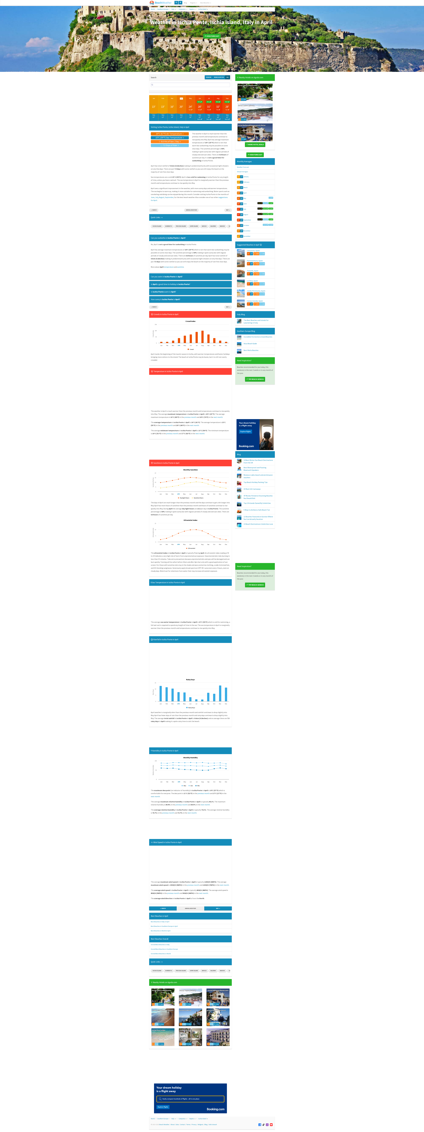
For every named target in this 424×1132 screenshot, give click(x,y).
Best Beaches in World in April (160, 931)
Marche (222, 226)
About (173, 1124)
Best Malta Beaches (251, 350)
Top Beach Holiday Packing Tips (256, 482)
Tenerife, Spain (252, 271)
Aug (218, 98)
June (152, 197)
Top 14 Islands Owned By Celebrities (257, 503)
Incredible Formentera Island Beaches (258, 337)
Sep (227, 98)
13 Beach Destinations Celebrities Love (258, 524)
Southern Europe (162, 9)
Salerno (213, 226)
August (161, 197)
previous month (190, 417)
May (190, 98)
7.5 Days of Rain (170, 145)
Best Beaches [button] (205, 3)
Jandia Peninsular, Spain (256, 291)
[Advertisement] (190, 450)
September (169, 197)
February (246, 182)
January (246, 177)
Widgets (200, 1124)
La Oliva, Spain (252, 281)
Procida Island (181, 226)
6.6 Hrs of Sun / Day (170, 141)
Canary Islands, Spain (255, 301)
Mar (172, 98)
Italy (172, 9)
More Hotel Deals (256, 144)
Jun (200, 98)
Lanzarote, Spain (253, 250)
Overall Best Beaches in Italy (160, 945)
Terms (188, 1124)
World (153, 9)
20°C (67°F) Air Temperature (169, 133)
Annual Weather (191, 210)
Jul (209, 98)
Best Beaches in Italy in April (160, 922)
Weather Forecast (243, 167)
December (246, 236)
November (246, 231)
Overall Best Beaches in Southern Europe (164, 949)
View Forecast (212, 36)
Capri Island (194, 226)
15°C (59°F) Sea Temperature (169, 137)
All (228, 77)
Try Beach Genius (256, 379)
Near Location (219, 77)
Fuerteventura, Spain (255, 261)
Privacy (194, 1124)
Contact (182, 1124)
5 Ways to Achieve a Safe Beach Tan (257, 510)
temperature (169, 267)
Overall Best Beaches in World (161, 954)
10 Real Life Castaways (252, 489)
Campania (182, 9)
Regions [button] (193, 3)
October (246, 225)
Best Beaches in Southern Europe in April (164, 926)
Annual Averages (242, 172)
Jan (154, 98)
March (245, 187)
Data (177, 1124)
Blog (185, 3)
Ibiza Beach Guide (250, 343)
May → (228, 210)
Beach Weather (164, 1124)
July (156, 197)
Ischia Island (202, 9)
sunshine (180, 267)
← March (154, 210)
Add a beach (213, 1124)
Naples (191, 9)
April (244, 193)
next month (218, 417)
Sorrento (168, 226)
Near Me (208, 77)
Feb (163, 98)
